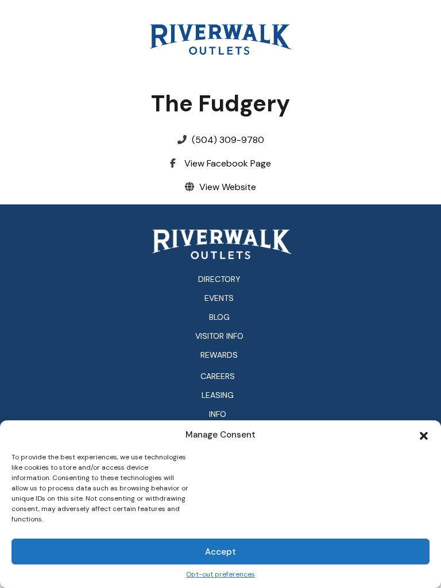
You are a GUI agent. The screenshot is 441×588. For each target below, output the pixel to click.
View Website (227, 187)
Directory (219, 279)
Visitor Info (219, 336)
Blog (219, 317)
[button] (424, 434)
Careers (217, 376)
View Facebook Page (227, 163)
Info (217, 414)
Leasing (218, 395)
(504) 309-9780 (228, 140)
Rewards (219, 355)
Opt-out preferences (220, 574)
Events (219, 298)
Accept (220, 552)
